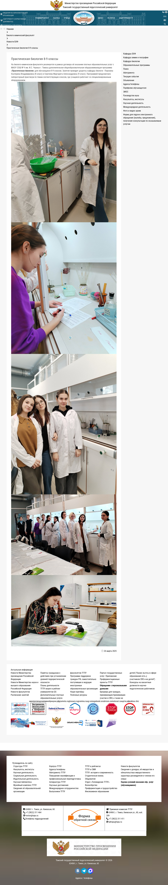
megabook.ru (96, 701)
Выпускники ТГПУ (57, 791)
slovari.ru (117, 701)
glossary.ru (73, 701)
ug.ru (89, 701)
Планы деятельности (49, 685)
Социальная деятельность (25, 775)
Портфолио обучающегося (134, 88)
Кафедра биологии (131, 61)
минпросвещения (37, 701)
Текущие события (131, 76)
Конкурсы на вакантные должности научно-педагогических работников (142, 685)
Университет (42, 18)
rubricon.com (107, 701)
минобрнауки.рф (52, 701)
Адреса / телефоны (84, 878)
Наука (56, 18)
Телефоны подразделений (36, 818)
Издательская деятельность (26, 779)
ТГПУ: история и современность (99, 772)
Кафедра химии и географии (135, 57)
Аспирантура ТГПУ (57, 782)
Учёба (67, 18)
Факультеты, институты (133, 99)
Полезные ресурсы (78, 695)
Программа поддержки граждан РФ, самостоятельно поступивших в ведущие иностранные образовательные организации (84, 682)
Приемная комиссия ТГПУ (120, 809)
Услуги (111, 18)
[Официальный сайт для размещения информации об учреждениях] (38, 722)
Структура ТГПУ (20, 766)
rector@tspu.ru (32, 815)
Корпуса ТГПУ (55, 766)
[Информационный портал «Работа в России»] (56, 709)
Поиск (126, 69)
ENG (164, 16)
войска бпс (134, 701)
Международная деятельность (137, 107)
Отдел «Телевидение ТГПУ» (97, 782)
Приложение (111, 676)
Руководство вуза (131, 95)
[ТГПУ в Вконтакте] (1, 29)
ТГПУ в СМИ (90, 769)
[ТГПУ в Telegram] (4, 29)
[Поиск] (164, 24)
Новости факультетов (20, 692)
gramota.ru (64, 701)
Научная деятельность (133, 103)
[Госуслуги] (75, 709)
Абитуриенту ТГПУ (57, 772)
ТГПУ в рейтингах (93, 766)
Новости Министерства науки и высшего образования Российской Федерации (24, 685)
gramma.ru (82, 701)
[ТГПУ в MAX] (90, 871)
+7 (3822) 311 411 (116, 818)
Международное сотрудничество (63, 788)
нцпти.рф (125, 701)
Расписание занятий (20, 695)
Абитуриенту (126, 18)
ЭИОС (100, 18)
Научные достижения (58, 785)
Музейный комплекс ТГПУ (25, 785)
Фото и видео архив (132, 110)
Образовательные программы (136, 65)
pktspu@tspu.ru (115, 822)
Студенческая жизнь (94, 775)
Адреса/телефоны (131, 84)
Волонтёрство (91, 785)
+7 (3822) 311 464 (33, 812)
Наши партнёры (77, 692)
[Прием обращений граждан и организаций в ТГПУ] (85, 818)
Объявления (128, 80)
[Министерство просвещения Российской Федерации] (56, 723)
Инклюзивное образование (97, 791)
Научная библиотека (22, 782)
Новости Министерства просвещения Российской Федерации (22, 676)
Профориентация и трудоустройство (101, 788)
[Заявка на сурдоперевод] (163, 12)
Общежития (90, 779)
